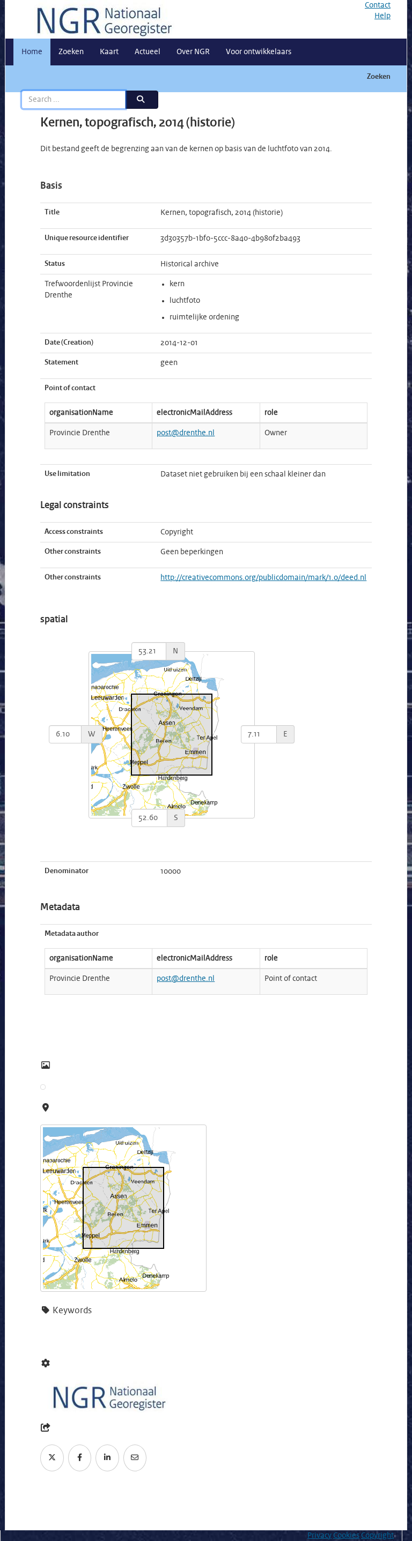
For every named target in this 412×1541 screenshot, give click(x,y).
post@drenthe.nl (186, 433)
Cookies (346, 1535)
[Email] (135, 1458)
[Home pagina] (100, 19)
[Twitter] (52, 1458)
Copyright (377, 1535)
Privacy (319, 1535)
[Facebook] (80, 1458)
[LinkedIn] (107, 1458)
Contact (378, 5)
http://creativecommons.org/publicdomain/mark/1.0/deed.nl (263, 578)
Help (382, 16)
